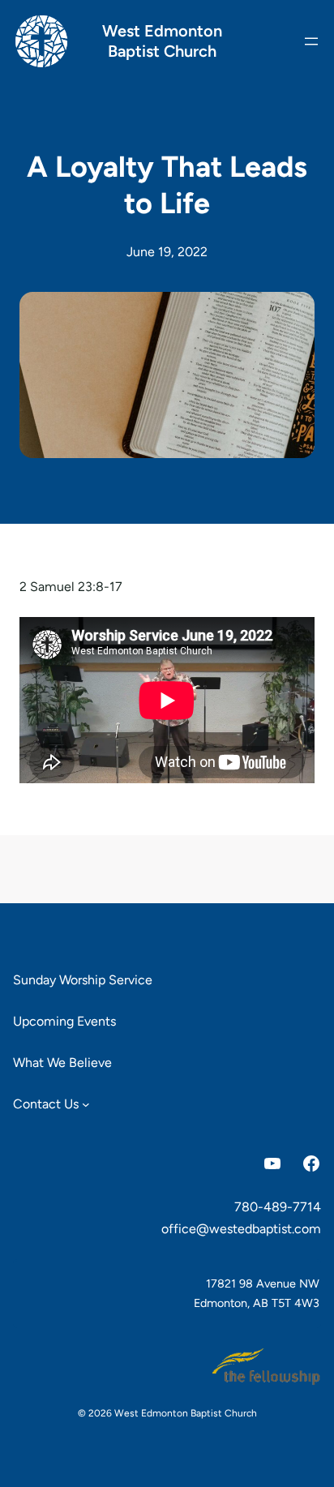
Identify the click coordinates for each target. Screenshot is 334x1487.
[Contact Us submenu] (86, 1104)
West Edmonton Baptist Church (162, 41)
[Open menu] (311, 41)
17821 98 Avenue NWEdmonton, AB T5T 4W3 (256, 1293)
